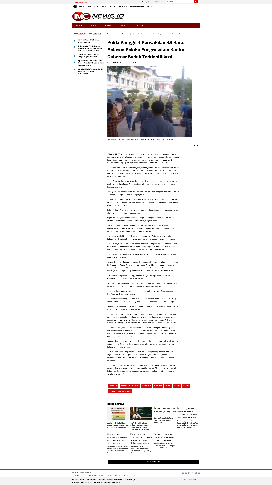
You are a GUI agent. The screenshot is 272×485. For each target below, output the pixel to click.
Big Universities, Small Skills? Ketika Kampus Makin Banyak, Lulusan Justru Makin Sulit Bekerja (91, 63)
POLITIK (79, 25)
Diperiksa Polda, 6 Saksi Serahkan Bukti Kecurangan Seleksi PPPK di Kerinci (164, 445)
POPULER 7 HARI (95, 34)
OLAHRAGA (141, 25)
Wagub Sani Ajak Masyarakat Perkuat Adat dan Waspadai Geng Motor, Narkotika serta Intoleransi (140, 449)
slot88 (133, 475)
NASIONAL (123, 6)
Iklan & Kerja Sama (96, 482)
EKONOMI (108, 25)
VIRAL (96, 6)
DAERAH (112, 6)
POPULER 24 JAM (80, 34)
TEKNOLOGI (124, 25)
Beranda (75, 480)
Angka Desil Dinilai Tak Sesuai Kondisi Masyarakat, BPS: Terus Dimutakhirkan (90, 71)
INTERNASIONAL (137, 6)
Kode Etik (84, 482)
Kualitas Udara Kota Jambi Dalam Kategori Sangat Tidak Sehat (164, 420)
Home (109, 34)
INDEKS (150, 6)
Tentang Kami (92, 480)
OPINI (103, 6)
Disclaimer (102, 480)
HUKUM (93, 25)
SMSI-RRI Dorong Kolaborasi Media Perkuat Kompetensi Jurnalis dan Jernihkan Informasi (118, 449)
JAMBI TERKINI (85, 6)
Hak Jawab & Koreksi (111, 482)
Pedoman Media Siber (114, 480)
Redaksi (83, 480)
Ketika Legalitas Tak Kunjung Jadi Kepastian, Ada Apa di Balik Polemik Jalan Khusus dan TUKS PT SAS (90, 48)
